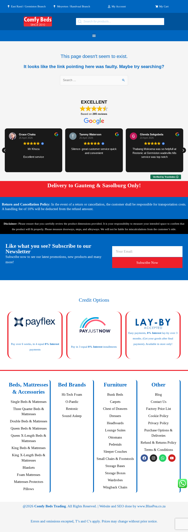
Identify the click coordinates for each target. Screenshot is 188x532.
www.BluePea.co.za (151, 506)
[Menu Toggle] (94, 36)
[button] (183, 150)
